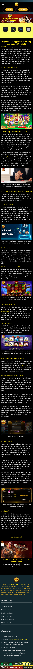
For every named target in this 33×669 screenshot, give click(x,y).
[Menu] (3, 4)
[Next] (32, 555)
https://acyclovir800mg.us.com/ (18, 639)
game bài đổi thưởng (17, 584)
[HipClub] (16, 4)
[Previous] (1, 555)
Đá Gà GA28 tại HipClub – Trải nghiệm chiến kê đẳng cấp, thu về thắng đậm (16, 560)
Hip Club (24, 365)
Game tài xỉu (5, 311)
